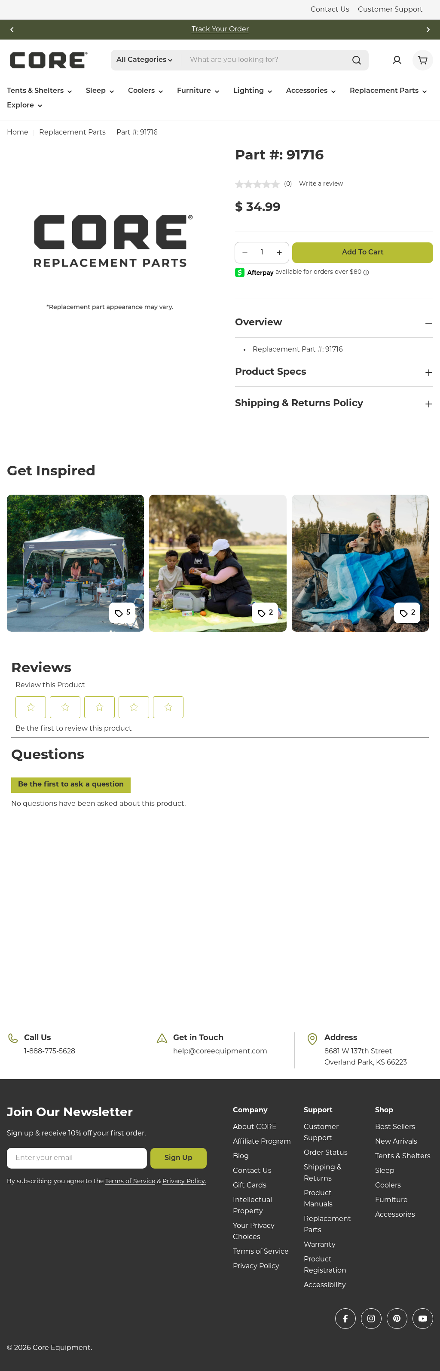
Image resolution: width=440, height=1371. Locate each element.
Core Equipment (62, 1348)
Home (17, 132)
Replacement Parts (72, 132)
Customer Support (390, 9)
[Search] (356, 60)
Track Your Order (220, 29)
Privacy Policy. (184, 1181)
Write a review (321, 184)
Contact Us (330, 9)
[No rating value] (259, 184)
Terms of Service (130, 1181)
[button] (12, 29)
